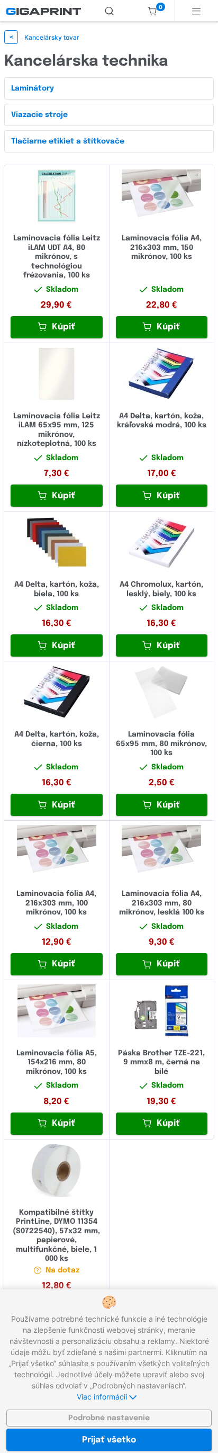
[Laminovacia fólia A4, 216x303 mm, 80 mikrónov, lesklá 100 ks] (162, 851)
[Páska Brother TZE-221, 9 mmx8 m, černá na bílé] (162, 1010)
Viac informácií (103, 1396)
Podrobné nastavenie (109, 1418)
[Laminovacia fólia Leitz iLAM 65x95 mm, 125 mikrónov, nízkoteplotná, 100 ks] (57, 373)
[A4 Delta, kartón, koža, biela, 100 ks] (57, 542)
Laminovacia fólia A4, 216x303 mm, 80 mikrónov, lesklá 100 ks (161, 903)
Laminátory (32, 88)
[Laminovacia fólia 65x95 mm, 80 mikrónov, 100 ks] (162, 692)
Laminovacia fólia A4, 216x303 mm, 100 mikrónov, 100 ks (56, 903)
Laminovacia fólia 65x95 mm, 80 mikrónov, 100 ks (161, 744)
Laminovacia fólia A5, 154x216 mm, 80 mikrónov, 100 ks (56, 1062)
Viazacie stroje (39, 115)
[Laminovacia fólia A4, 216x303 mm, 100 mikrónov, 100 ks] (57, 851)
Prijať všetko (109, 1440)
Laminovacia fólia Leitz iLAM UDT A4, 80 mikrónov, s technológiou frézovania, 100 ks (56, 257)
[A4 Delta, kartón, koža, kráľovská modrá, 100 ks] (162, 373)
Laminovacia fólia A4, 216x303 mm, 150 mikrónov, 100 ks (162, 248)
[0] (152, 10)
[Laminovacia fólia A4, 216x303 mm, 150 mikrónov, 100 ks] (162, 195)
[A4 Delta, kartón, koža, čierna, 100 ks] (57, 692)
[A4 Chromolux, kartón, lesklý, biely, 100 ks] (162, 542)
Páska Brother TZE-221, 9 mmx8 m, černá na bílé (161, 1062)
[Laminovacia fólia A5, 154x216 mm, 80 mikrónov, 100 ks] (57, 1010)
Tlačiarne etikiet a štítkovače (67, 141)
